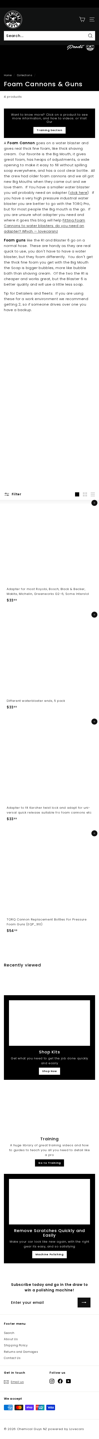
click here (78, 192)
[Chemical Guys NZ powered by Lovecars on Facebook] (60, 1381)
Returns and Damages (21, 1352)
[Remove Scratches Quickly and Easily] (49, 1201)
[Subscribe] (84, 1303)
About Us (11, 1339)
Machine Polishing (49, 1254)
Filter (16, 494)
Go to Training (49, 1163)
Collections (24, 75)
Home (8, 75)
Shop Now (49, 1071)
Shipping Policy (16, 1345)
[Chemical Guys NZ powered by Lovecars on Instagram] (52, 1381)
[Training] (49, 1110)
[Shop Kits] (49, 1023)
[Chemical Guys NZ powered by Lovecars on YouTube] (68, 1381)
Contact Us (12, 1358)
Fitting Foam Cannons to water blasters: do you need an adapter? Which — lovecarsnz (44, 226)
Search (9, 1333)
